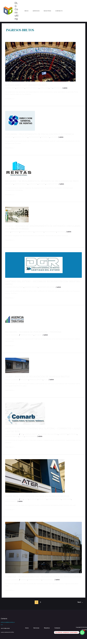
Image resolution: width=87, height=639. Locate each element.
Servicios (36, 11)
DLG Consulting (16, 10)
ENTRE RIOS (73, 434)
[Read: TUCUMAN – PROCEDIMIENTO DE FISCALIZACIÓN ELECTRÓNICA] (20, 121)
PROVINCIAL (57, 88)
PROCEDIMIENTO (34, 137)
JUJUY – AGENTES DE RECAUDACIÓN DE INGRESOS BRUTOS (37, 376)
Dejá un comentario (12, 335)
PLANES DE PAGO (52, 184)
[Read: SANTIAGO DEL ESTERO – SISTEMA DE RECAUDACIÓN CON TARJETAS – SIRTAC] (43, 265)
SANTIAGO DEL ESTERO (47, 287)
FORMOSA (23, 579)
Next (80, 602)
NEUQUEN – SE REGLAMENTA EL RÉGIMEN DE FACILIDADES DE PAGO (42, 181)
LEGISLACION (44, 88)
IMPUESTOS (20, 88)
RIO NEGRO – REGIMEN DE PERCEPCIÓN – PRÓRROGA (33, 332)
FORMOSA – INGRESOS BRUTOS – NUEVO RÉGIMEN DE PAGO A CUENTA (43, 576)
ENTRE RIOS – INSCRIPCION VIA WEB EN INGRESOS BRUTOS (37, 496)
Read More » (9, 99)
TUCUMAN (54, 137)
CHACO (7, 232)
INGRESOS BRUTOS (32, 88)
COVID (26, 499)
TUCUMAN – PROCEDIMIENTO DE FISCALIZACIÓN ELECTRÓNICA (39, 134)
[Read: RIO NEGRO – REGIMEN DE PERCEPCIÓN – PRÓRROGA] (14, 319)
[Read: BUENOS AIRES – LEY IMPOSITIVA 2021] (40, 61)
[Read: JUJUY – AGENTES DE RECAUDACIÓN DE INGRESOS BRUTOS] (17, 365)
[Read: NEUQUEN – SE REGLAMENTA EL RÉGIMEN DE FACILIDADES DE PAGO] (18, 168)
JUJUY (46, 379)
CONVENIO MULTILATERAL (14, 287)
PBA (51, 88)
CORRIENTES (63, 434)
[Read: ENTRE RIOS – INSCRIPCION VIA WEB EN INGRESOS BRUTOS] (35, 476)
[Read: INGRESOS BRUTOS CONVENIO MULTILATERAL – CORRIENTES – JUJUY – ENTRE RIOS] (25, 413)
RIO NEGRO (38, 335)
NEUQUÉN (42, 184)
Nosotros (47, 11)
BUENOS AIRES (10, 88)
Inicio (26, 11)
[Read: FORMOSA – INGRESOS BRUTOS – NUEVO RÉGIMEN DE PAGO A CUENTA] (43, 547)
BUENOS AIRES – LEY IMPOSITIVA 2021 (26, 85)
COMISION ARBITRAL (31, 434)
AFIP (21, 434)
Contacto (59, 11)
